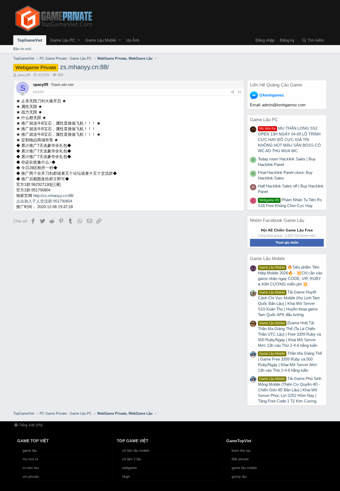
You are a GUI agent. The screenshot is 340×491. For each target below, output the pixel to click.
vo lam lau (31, 468)
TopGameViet (29, 40)
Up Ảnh (132, 40)
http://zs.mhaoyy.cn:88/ (53, 195)
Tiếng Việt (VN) (30, 425)
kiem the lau (241, 451)
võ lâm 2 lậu (131, 459)
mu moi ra (30, 459)
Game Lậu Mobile (100, 40)
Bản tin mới (22, 49)
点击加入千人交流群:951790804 (44, 201)
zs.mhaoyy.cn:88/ (62, 67)
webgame (129, 468)
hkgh (126, 477)
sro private (31, 477)
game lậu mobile (244, 468)
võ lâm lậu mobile (135, 451)
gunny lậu (239, 477)
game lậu (30, 451)
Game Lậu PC (62, 40)
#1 (239, 92)
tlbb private (240, 459)
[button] (78, 40)
